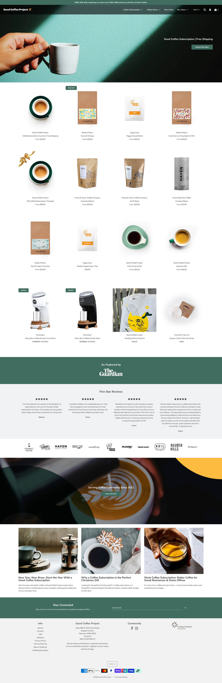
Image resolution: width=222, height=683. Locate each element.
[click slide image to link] (111, 43)
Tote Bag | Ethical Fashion (134, 338)
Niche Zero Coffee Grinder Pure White (40, 338)
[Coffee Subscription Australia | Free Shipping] (40, 108)
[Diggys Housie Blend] (134, 108)
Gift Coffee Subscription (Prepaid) (40, 201)
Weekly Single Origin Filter (87, 266)
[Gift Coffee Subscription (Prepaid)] (40, 173)
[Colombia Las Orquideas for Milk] (182, 108)
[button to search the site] (205, 10)
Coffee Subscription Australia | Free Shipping (40, 136)
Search (40, 628)
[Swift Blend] (134, 173)
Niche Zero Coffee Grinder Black (87, 338)
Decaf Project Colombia (40, 266)
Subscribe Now (202, 47)
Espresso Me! (181, 266)
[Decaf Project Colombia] (40, 238)
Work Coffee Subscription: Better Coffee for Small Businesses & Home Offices (170, 579)
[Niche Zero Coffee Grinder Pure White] (40, 310)
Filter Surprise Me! (134, 266)
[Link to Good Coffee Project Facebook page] (132, 629)
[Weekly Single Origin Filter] (87, 238)
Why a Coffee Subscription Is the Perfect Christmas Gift (106, 579)
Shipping (40, 637)
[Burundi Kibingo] (87, 108)
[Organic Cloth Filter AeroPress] (182, 310)
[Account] (210, 10)
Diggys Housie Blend (134, 136)
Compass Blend (181, 201)
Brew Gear (169, 10)
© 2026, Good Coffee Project (102, 677)
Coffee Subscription (40, 650)
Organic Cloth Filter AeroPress (181, 338)
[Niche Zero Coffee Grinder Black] (87, 310)
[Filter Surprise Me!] (134, 238)
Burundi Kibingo (87, 136)
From (40, 139)
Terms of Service (40, 644)
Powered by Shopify (121, 677)
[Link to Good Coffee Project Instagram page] (136, 629)
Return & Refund (40, 647)
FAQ (40, 634)
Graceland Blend (87, 201)
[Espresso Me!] (182, 238)
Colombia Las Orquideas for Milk (182, 136)
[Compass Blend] (182, 173)
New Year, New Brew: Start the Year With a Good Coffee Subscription (45, 579)
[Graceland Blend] (87, 173)
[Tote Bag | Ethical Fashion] (134, 310)
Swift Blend (134, 201)
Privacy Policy (40, 641)
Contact (40, 631)
